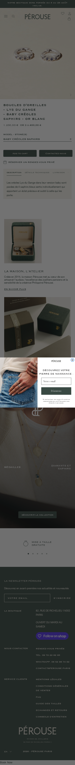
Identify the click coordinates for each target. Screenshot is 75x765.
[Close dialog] (72, 360)
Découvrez (56, 391)
